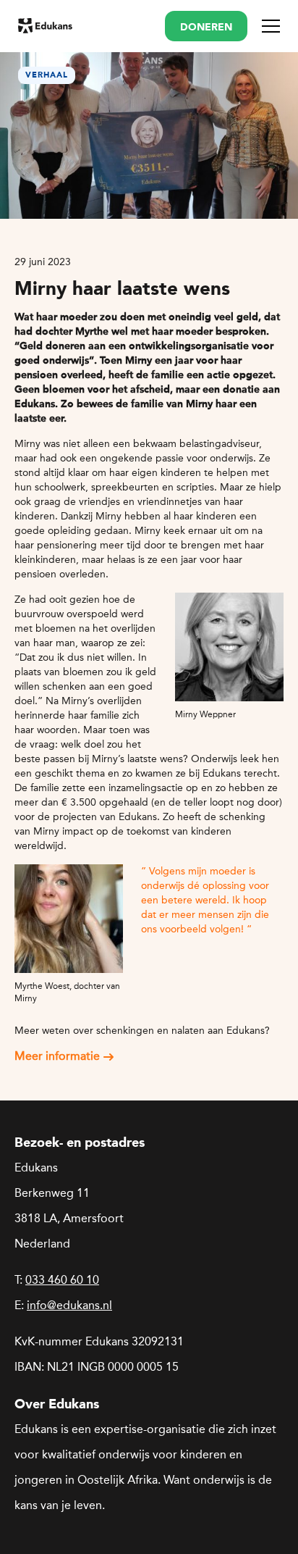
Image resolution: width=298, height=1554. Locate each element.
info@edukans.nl (69, 1305)
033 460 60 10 (62, 1280)
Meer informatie (57, 1056)
